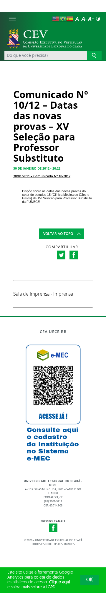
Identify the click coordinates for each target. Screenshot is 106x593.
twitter (61, 255)
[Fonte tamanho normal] (76, 18)
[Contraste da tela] (98, 18)
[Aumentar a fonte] (91, 18)
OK (89, 580)
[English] (55, 18)
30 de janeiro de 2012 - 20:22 (36, 168)
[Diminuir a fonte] (83, 18)
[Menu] (12, 19)
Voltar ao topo (58, 233)
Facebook (53, 528)
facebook (73, 255)
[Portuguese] (62, 18)
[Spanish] (69, 18)
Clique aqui (59, 582)
